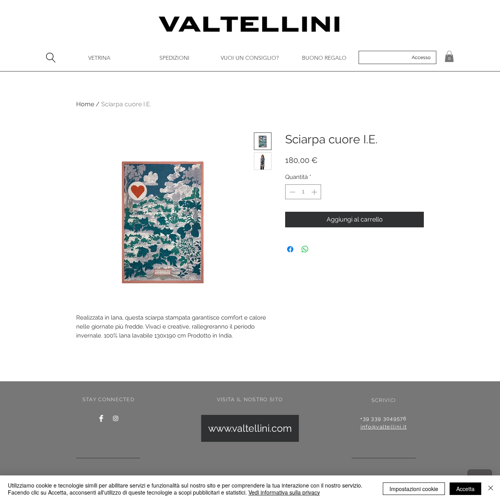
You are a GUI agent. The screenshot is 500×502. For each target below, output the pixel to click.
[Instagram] (115, 418)
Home (85, 104)
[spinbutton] (303, 192)
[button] (449, 56)
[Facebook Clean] (101, 418)
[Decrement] (291, 192)
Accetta (465, 489)
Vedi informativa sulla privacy (284, 492)
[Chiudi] (490, 489)
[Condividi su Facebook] (290, 249)
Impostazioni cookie (413, 489)
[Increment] (315, 192)
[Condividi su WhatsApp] (305, 249)
